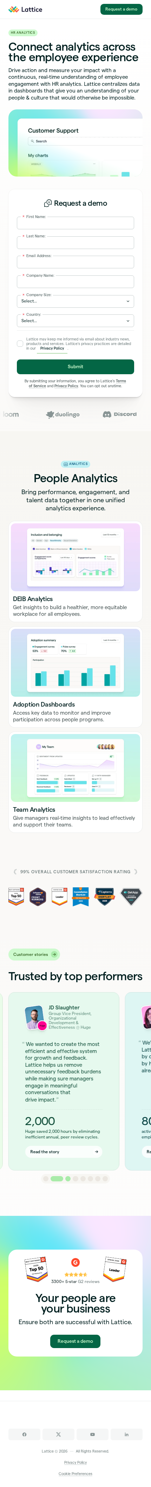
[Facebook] (24, 1434)
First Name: (34, 217)
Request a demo (122, 9)
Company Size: (37, 295)
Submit (75, 366)
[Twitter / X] (58, 1434)
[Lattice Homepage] (28, 9)
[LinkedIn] (127, 1434)
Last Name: (34, 236)
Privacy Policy (52, 348)
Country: (32, 314)
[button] (45, 1178)
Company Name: (38, 275)
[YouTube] (93, 1434)
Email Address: (37, 256)
